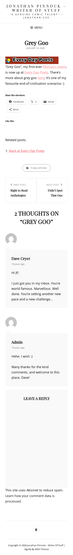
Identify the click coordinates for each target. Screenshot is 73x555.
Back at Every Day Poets (26, 151)
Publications (39, 168)
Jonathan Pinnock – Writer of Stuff (37, 8)
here (41, 78)
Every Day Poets (36, 72)
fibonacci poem (54, 67)
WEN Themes (42, 549)
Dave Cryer (21, 258)
